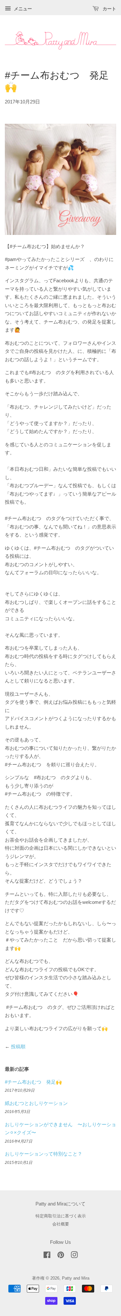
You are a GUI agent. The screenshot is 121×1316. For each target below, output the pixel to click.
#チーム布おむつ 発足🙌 (33, 1082)
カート (108, 8)
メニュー (22, 8)
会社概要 (60, 1224)
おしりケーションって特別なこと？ (43, 1153)
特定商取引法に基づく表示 (60, 1216)
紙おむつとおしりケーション (36, 1103)
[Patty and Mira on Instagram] (74, 1256)
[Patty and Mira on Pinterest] (60, 1256)
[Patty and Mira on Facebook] (47, 1256)
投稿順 (18, 1046)
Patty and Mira (75, 1278)
